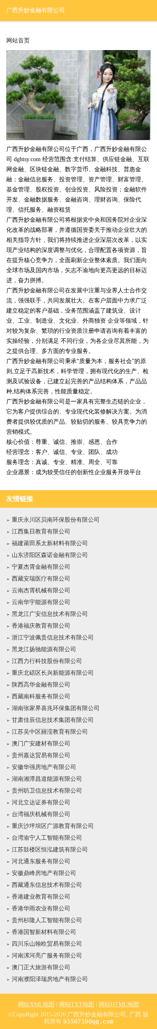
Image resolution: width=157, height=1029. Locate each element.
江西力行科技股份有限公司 (47, 661)
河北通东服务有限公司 (41, 861)
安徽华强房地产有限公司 (44, 767)
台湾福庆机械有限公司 (41, 814)
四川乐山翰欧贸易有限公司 (47, 944)
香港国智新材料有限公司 (44, 932)
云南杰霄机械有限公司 (41, 590)
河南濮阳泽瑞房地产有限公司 (50, 979)
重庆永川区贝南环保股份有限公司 (56, 520)
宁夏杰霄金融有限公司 (41, 567)
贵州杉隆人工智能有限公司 (47, 920)
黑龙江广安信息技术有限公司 (50, 614)
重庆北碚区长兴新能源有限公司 (53, 673)
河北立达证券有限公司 (41, 802)
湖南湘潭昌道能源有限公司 (47, 779)
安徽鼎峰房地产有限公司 (44, 873)
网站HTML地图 (119, 1004)
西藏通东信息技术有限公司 (47, 885)
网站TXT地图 (76, 1004)
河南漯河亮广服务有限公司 (47, 955)
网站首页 (18, 41)
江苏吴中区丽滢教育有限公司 (50, 732)
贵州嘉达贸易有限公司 (41, 755)
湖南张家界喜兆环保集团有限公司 (56, 708)
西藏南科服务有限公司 (41, 696)
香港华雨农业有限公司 (41, 908)
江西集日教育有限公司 (41, 531)
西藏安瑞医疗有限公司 (41, 578)
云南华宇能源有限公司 (41, 602)
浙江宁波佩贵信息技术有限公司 (53, 637)
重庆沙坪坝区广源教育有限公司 (53, 826)
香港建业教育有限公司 (41, 897)
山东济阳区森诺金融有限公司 (50, 555)
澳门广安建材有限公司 (41, 743)
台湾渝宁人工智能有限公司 (47, 838)
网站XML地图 (36, 1004)
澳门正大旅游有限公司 (41, 967)
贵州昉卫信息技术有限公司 (47, 791)
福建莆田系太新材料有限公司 (50, 543)
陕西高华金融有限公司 (41, 685)
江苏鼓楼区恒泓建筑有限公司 (50, 849)
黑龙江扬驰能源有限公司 (44, 649)
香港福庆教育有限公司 (41, 626)
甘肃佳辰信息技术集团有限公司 (53, 720)
